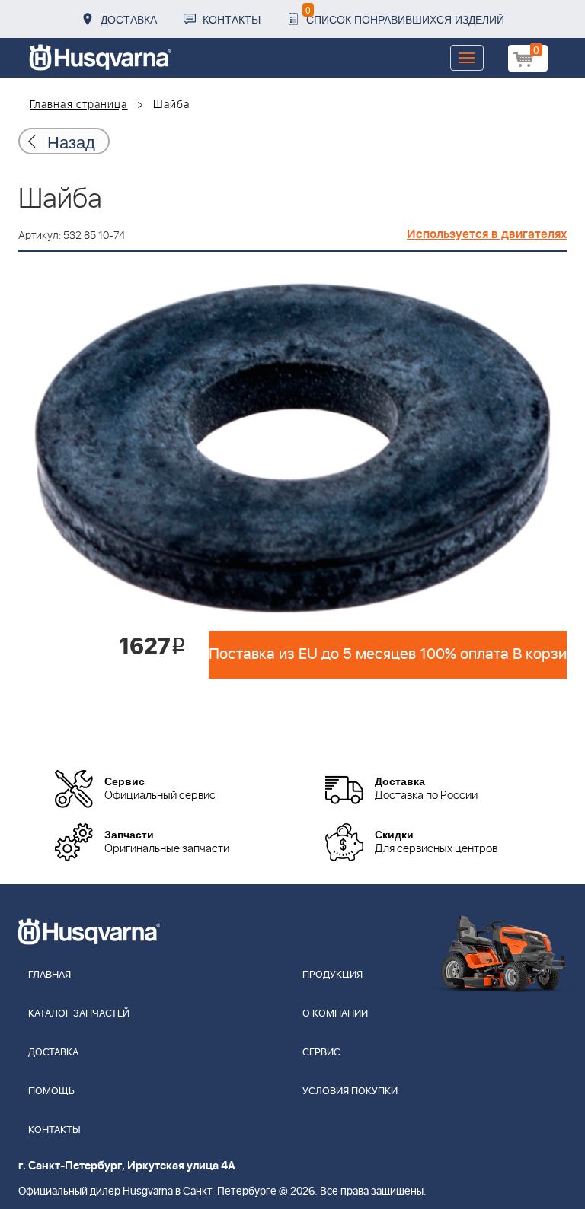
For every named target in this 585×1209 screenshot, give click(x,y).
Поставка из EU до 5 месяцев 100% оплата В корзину (388, 654)
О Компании (335, 1014)
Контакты (232, 19)
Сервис (321, 1052)
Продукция (332, 975)
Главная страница (79, 105)
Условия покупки (350, 1091)
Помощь (51, 1091)
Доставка (129, 19)
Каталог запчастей (78, 1014)
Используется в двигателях (487, 234)
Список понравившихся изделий (404, 15)
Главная (49, 975)
